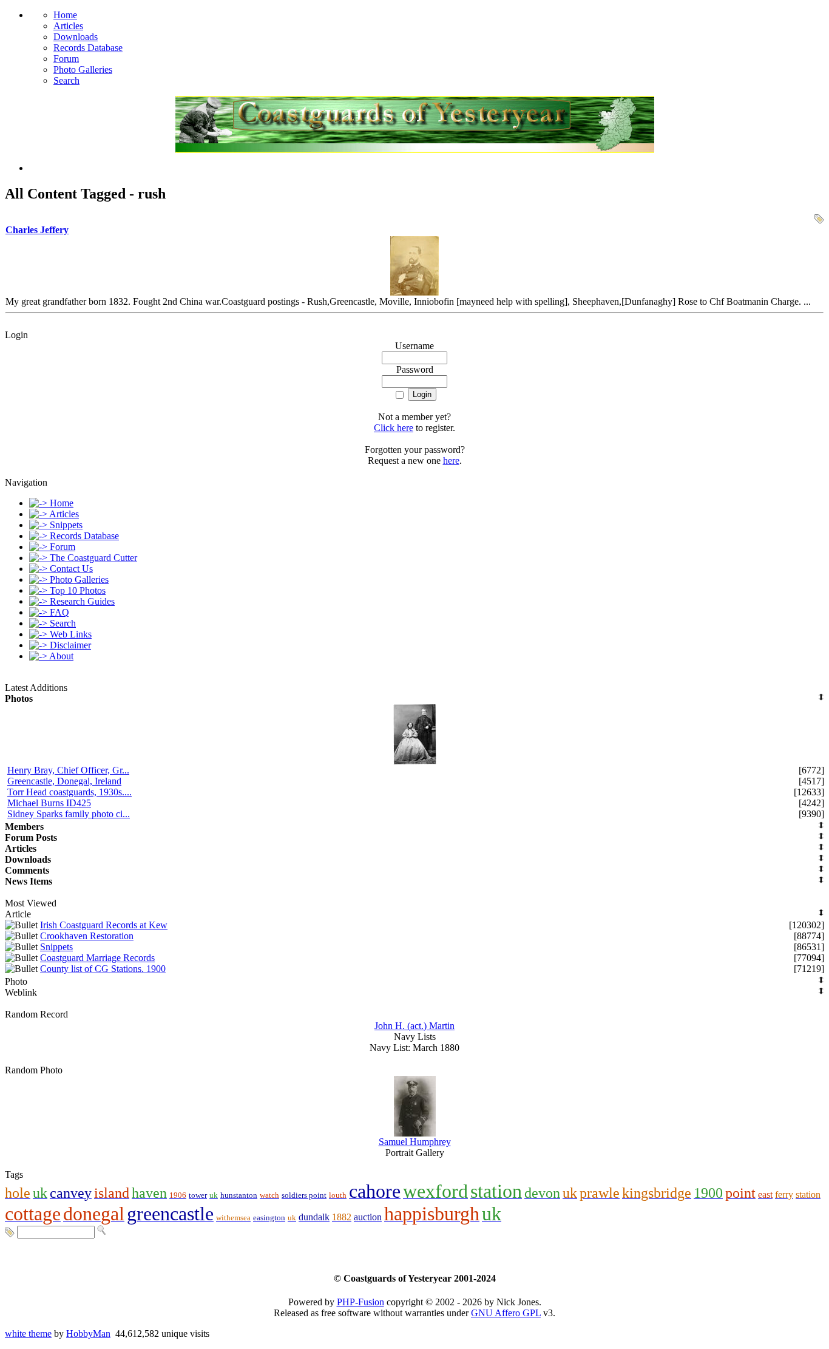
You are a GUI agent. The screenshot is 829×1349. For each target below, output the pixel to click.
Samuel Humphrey (415, 1142)
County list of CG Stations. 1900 (103, 968)
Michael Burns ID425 (49, 803)
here (451, 460)
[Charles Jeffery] (414, 292)
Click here (393, 428)
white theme (28, 1333)
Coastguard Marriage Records (97, 958)
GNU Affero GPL (506, 1313)
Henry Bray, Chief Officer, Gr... (68, 770)
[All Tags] (10, 1231)
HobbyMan (88, 1333)
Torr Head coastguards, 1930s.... (69, 792)
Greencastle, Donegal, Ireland (64, 781)
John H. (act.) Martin (414, 1026)
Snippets (56, 947)
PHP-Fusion (360, 1302)
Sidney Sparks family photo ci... (68, 814)
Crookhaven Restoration (87, 936)
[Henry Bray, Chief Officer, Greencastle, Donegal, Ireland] (414, 761)
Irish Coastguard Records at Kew (103, 925)
